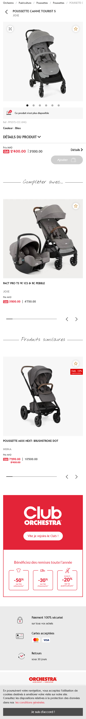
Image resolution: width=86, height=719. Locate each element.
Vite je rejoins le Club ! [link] (43, 536)
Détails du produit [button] (20, 137)
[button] (76, 29)
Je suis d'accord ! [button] (43, 712)
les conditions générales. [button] (30, 702)
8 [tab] (54, 476)
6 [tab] (41, 476)
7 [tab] (47, 476)
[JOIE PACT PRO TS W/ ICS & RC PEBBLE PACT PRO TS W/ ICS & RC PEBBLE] (43, 238)
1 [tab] (9, 476)
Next (76, 319)
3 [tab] (22, 476)
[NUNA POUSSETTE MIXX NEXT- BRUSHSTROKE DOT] (43, 396)
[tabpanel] (43, 61)
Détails (76, 150)
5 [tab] (35, 476)
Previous (67, 319)
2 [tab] (16, 476)
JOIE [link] (16, 15)
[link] (43, 295)
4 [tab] (28, 476)
